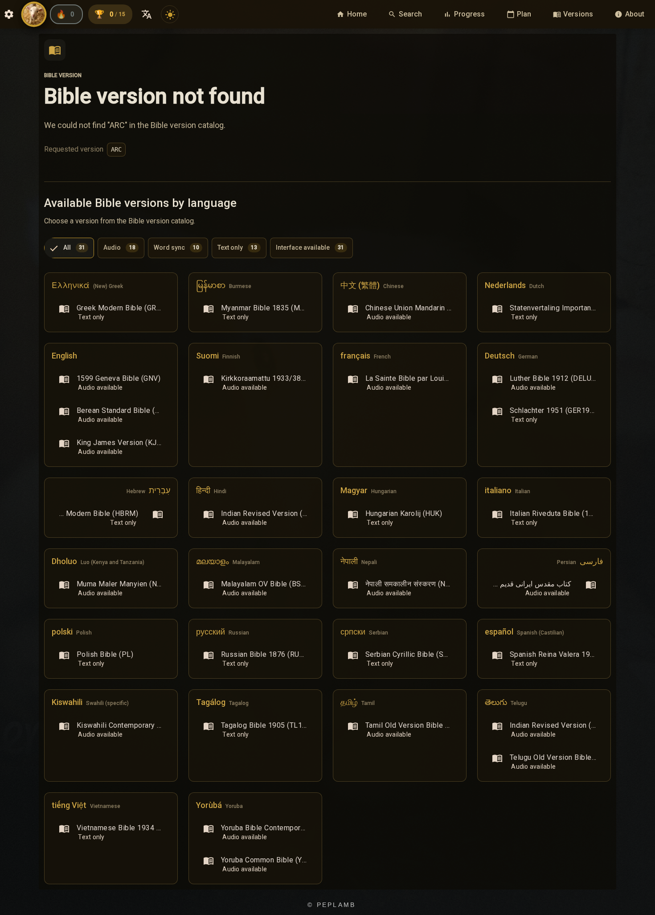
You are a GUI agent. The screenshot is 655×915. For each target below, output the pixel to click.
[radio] (69, 248)
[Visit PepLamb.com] (34, 14)
